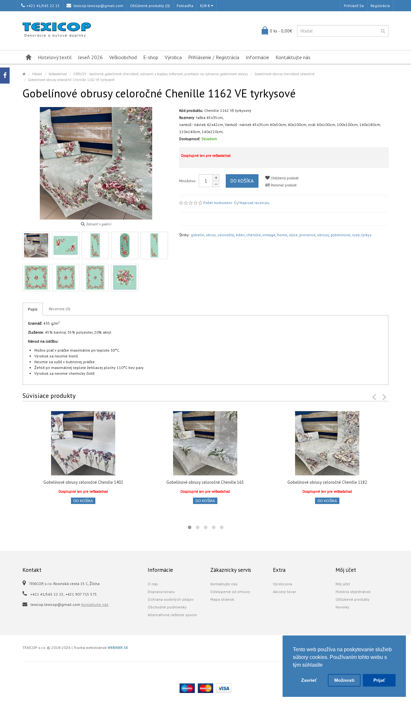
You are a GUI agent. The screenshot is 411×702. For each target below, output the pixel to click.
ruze (356, 234)
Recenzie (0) (59, 308)
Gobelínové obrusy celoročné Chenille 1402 (83, 482)
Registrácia (380, 5)
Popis (33, 309)
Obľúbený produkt (284, 178)
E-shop (150, 57)
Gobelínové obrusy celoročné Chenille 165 (205, 482)
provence (307, 234)
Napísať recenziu (254, 202)
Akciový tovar (284, 591)
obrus (211, 234)
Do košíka (242, 181)
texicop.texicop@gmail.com (98, 5)
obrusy (323, 234)
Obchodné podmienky (167, 607)
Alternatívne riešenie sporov (172, 614)
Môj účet (343, 583)
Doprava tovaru (161, 591)
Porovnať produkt (283, 185)
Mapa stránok (222, 599)
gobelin (197, 234)
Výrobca (173, 57)
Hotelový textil (55, 57)
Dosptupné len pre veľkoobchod (206, 155)
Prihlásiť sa (354, 5)
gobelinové (340, 234)
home (282, 234)
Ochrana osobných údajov (171, 599)
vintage (268, 234)
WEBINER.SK (118, 647)
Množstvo (187, 180)
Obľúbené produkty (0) (150, 5)
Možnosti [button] (344, 680)
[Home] (24, 74)
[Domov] (28, 57)
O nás (153, 583)
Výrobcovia (282, 583)
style (293, 234)
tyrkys (366, 234)
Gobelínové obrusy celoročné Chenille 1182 (327, 482)
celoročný (225, 234)
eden (240, 234)
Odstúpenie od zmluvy (230, 591)
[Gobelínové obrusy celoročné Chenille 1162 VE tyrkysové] (36, 245)
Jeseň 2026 (90, 57)
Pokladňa (185, 5)
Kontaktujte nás (292, 57)
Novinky (342, 607)
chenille (253, 234)
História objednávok (353, 591)
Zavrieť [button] (309, 680)
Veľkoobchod (123, 57)
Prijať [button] (379, 680)
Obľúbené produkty (353, 599)
